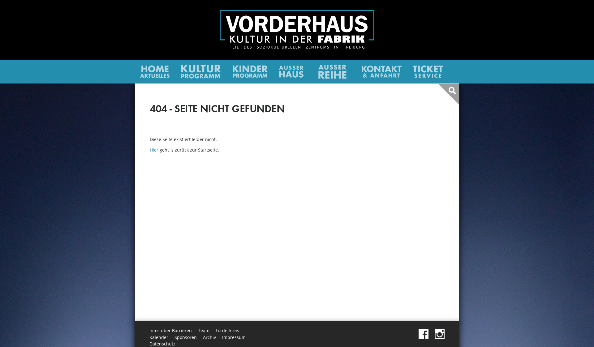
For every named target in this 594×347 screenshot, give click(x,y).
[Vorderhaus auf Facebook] (423, 337)
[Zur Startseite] (297, 47)
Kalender (158, 337)
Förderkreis (227, 330)
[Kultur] (201, 77)
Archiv (209, 337)
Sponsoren (185, 337)
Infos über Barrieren (170, 330)
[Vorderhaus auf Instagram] (440, 337)
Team (203, 330)
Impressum (234, 337)
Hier (154, 150)
